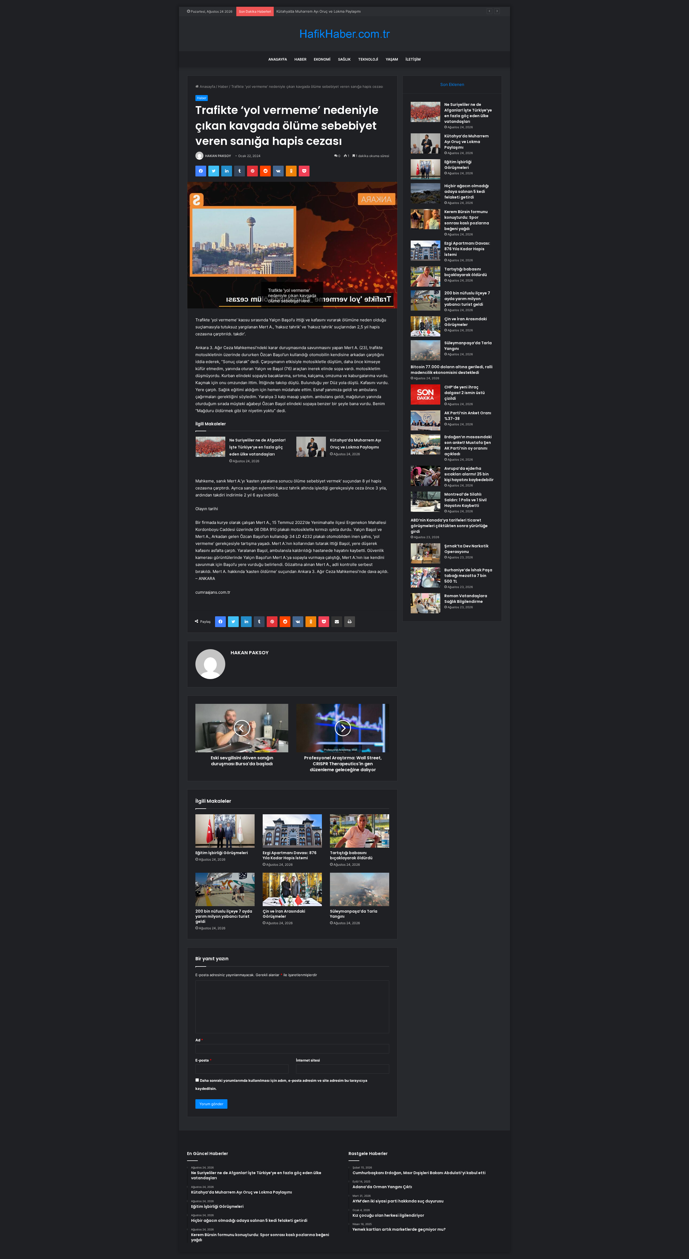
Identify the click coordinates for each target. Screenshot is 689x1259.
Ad (199, 1040)
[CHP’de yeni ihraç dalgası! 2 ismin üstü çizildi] (425, 394)
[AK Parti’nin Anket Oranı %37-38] (425, 420)
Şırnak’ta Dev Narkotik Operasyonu (466, 548)
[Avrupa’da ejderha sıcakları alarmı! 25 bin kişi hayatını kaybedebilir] (425, 476)
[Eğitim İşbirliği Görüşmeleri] (225, 831)
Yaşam (392, 59)
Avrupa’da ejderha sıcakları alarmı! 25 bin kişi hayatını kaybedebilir (469, 474)
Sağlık (344, 59)
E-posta (203, 1060)
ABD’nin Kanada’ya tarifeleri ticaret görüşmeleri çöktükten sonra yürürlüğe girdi (449, 525)
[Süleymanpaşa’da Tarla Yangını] (359, 889)
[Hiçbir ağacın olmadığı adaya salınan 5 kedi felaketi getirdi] (425, 193)
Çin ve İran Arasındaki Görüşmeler (284, 914)
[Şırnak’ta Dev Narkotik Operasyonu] (425, 553)
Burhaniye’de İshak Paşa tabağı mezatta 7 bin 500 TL (468, 575)
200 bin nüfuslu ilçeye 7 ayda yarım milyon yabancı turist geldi (223, 916)
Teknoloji (368, 59)
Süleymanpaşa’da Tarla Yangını (353, 914)
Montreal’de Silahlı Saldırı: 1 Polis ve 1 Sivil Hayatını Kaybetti (465, 500)
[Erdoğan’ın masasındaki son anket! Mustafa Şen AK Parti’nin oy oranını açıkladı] (425, 444)
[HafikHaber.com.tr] (344, 33)
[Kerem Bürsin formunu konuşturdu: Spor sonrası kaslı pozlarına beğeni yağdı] (425, 219)
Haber (300, 59)
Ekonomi (322, 59)
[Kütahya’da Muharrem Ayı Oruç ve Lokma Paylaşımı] (311, 447)
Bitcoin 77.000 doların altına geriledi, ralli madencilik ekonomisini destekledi (452, 369)
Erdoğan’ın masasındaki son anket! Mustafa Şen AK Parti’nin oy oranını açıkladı (468, 445)
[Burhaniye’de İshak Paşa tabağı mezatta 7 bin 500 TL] (425, 577)
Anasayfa (277, 59)
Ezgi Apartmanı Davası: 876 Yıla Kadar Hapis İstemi (290, 855)
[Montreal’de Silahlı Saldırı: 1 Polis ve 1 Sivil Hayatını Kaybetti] (425, 502)
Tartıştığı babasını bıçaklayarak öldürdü (351, 855)
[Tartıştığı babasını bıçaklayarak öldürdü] (359, 831)
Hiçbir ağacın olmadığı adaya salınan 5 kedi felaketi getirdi (466, 191)
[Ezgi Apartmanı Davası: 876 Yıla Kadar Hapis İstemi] (292, 831)
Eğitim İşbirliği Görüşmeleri (298, 11)
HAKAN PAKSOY (218, 156)
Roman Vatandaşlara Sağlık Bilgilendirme (465, 598)
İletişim (413, 59)
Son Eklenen (452, 84)
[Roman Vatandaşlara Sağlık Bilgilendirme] (425, 603)
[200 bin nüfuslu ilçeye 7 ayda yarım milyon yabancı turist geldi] (225, 889)
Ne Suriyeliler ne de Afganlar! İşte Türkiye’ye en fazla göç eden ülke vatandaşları (257, 447)
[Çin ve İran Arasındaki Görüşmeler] (292, 889)
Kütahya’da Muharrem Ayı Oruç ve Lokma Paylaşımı (466, 141)
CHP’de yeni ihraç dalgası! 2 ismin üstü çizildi (464, 392)
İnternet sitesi (308, 1060)
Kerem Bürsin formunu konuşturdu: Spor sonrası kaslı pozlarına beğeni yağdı (466, 220)
